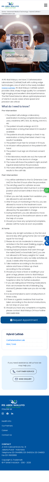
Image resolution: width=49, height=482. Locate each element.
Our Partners (7, 425)
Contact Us (7, 435)
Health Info (6, 421)
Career (5, 430)
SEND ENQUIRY (25, 379)
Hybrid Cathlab (8, 88)
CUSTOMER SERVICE (25, 371)
